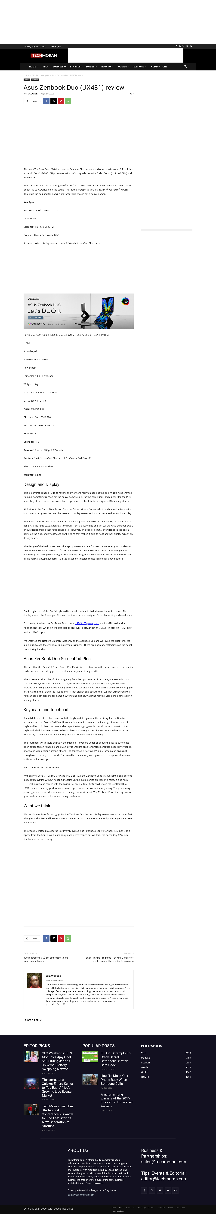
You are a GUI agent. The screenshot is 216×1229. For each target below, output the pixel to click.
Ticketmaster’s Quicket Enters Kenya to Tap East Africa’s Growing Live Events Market (57, 1087)
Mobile (27, 80)
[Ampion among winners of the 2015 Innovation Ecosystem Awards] (90, 1098)
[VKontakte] (168, 1190)
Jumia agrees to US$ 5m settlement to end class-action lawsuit (46, 959)
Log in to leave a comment (37, 1025)
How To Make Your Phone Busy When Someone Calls (114, 1080)
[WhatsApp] (68, 101)
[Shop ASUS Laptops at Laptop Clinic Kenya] (79, 311)
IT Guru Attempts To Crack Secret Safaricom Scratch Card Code (116, 1059)
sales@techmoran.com (81, 1194)
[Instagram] (180, 46)
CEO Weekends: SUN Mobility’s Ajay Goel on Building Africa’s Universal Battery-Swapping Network (57, 1061)
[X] (183, 46)
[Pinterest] (61, 101)
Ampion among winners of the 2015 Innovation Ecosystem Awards (117, 1100)
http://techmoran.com (54, 980)
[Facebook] (176, 46)
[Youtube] (190, 46)
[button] (185, 66)
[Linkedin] (48, 1004)
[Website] (65, 1004)
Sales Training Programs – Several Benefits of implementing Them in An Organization (110, 959)
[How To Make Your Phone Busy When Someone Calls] (90, 1079)
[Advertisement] (95, 22)
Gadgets (35, 80)
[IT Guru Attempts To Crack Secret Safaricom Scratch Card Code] (90, 1056)
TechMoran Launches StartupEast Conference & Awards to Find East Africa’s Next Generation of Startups (58, 1116)
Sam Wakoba (32, 94)
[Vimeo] (187, 46)
